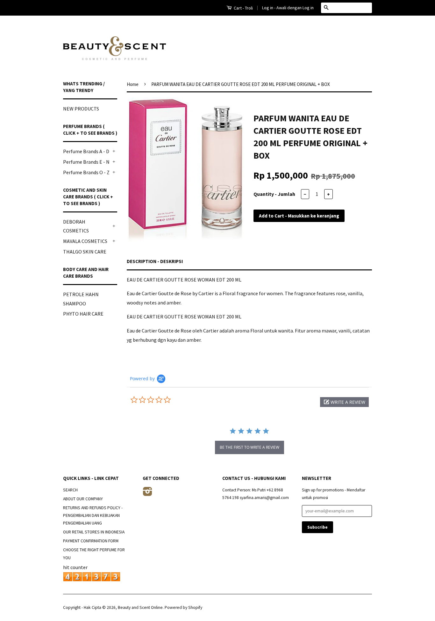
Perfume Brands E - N (86, 162)
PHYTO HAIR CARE (83, 313)
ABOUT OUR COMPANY (83, 499)
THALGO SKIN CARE (84, 251)
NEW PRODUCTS (81, 108)
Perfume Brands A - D (86, 151)
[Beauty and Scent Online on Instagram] (148, 493)
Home (133, 84)
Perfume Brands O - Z (86, 172)
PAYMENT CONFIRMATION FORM (90, 541)
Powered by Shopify (183, 607)
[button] (344, 402)
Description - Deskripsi (155, 261)
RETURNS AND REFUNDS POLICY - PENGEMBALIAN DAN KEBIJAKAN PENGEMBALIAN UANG (93, 515)
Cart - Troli (243, 8)
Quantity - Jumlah (274, 194)
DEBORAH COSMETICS (76, 226)
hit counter (75, 567)
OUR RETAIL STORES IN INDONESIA (94, 532)
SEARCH (70, 490)
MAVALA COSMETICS (85, 241)
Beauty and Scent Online (140, 607)
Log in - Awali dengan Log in (288, 8)
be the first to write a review (249, 447)
